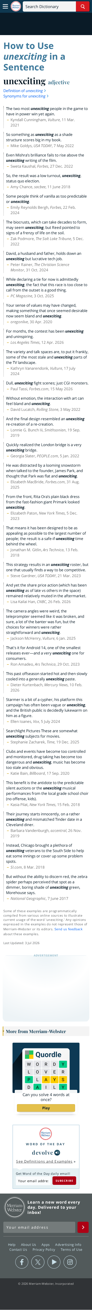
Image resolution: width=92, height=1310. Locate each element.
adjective (59, 82)
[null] (57, 1153)
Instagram (70, 1262)
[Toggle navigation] (5, 6)
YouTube (54, 1262)
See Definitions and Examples (44, 1161)
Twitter (37, 1262)
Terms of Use (71, 1249)
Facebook (21, 1262)
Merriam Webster (15, 1207)
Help (12, 1244)
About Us (29, 1244)
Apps (46, 1244)
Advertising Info (68, 1244)
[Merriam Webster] (45, 1133)
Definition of (23, 90)
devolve (42, 1152)
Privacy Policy (44, 1249)
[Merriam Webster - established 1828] (16, 6)
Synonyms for (24, 96)
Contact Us (18, 1249)
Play (46, 1107)
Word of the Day (45, 1144)
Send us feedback (68, 929)
